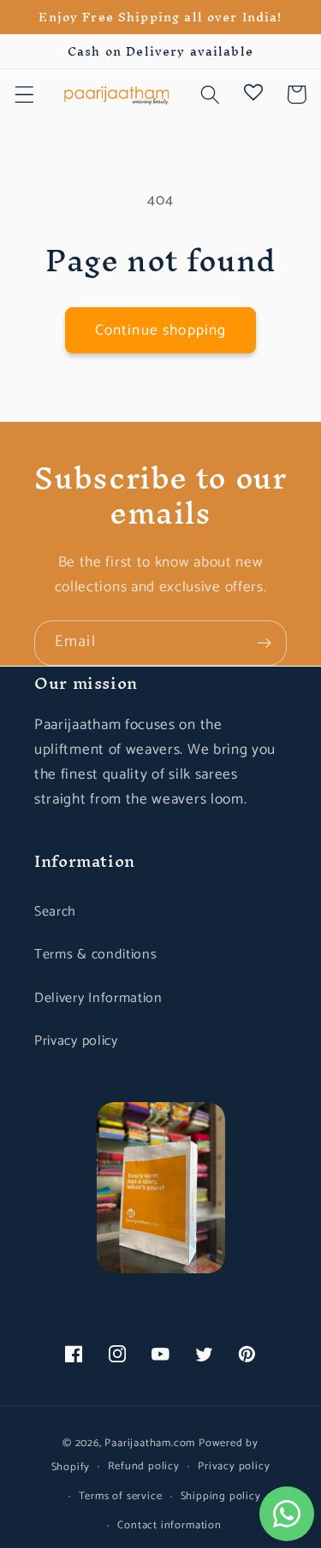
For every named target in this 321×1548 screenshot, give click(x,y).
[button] (24, 94)
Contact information (169, 1525)
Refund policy (143, 1466)
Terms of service (121, 1496)
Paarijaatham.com (149, 1443)
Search (55, 911)
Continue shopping (161, 330)
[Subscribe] (264, 643)
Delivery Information (98, 998)
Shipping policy (221, 1496)
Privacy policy (76, 1041)
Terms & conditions (95, 954)
